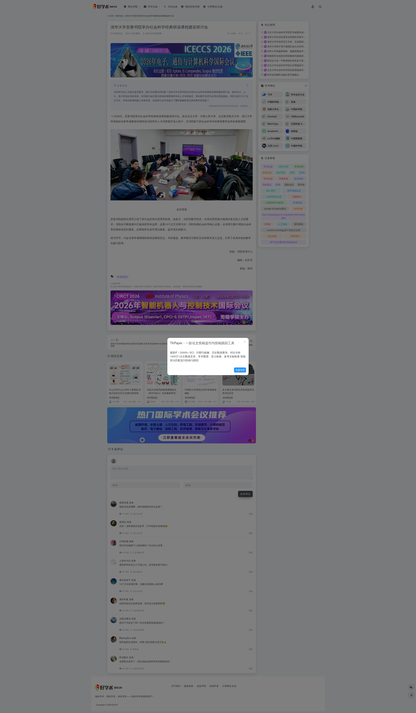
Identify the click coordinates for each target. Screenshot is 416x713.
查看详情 (240, 370)
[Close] (245, 342)
